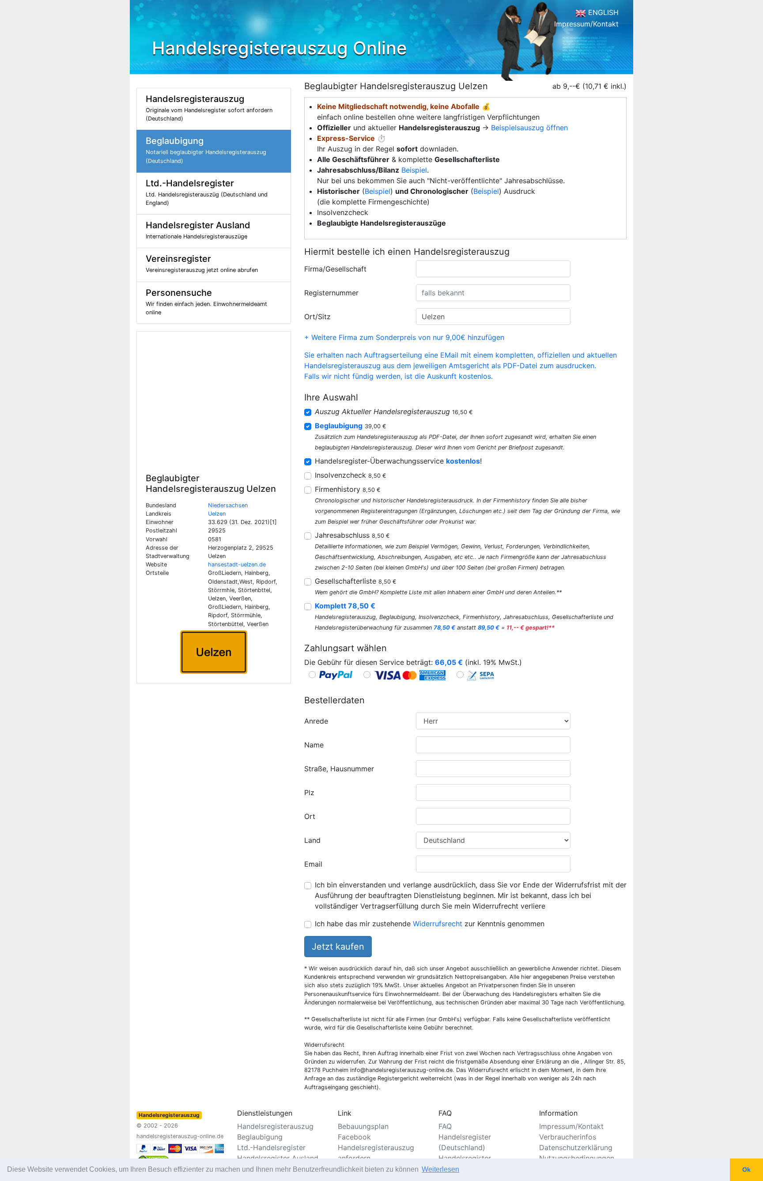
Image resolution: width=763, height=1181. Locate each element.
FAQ (445, 1126)
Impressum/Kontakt (586, 23)
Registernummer (331, 292)
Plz (309, 792)
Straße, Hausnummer (339, 768)
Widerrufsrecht (437, 923)
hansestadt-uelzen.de (237, 564)
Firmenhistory (348, 489)
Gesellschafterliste (356, 581)
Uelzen (217, 513)
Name (314, 744)
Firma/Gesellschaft (335, 268)
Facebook (354, 1136)
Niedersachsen (228, 505)
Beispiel (414, 170)
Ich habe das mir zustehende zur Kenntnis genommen (429, 923)
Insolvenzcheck (350, 475)
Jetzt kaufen (338, 946)
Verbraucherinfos (567, 1136)
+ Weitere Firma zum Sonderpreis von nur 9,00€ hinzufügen (404, 337)
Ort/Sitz (317, 316)
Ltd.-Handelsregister (271, 1147)
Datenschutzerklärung (575, 1147)
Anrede (316, 721)
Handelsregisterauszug (275, 1126)
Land (312, 840)
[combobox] (493, 268)
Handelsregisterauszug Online (279, 48)
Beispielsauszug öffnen (529, 127)
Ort (309, 816)
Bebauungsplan (363, 1126)
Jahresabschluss (352, 535)
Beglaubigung (260, 1136)
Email (313, 864)
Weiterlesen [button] (440, 1169)
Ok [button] (746, 1169)
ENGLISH (602, 12)
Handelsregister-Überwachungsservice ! (398, 461)
